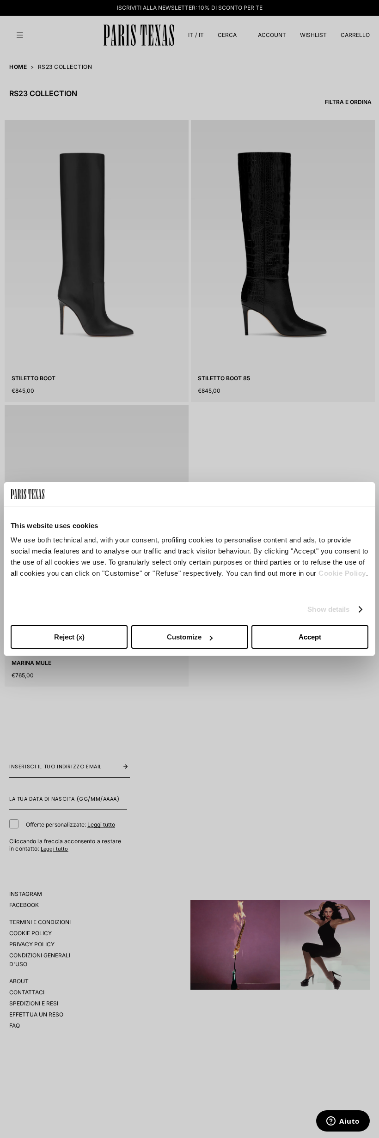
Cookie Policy (342, 573)
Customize (184, 637)
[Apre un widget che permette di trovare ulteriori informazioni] (343, 1121)
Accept (310, 637)
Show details (328, 609)
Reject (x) (69, 637)
